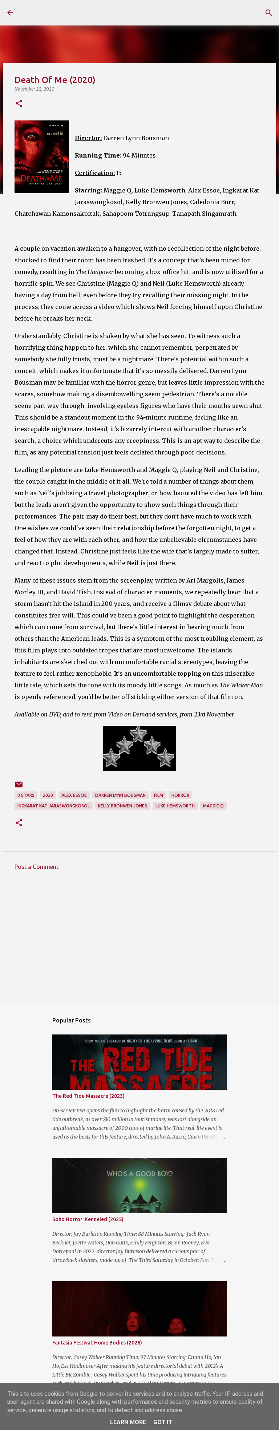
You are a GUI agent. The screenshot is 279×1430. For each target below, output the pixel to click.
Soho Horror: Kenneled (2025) (88, 1219)
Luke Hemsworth (175, 805)
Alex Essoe (74, 795)
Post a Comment (36, 866)
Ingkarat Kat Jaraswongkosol (53, 805)
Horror (180, 795)
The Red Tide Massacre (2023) (88, 1096)
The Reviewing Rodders (84, 12)
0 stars (26, 795)
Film (158, 795)
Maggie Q (213, 805)
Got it (162, 1422)
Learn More (128, 1422)
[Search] (268, 12)
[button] (19, 104)
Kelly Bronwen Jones (122, 805)
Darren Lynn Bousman (120, 795)
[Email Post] (19, 787)
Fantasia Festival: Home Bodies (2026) (97, 1343)
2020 (48, 795)
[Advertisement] (139, 943)
